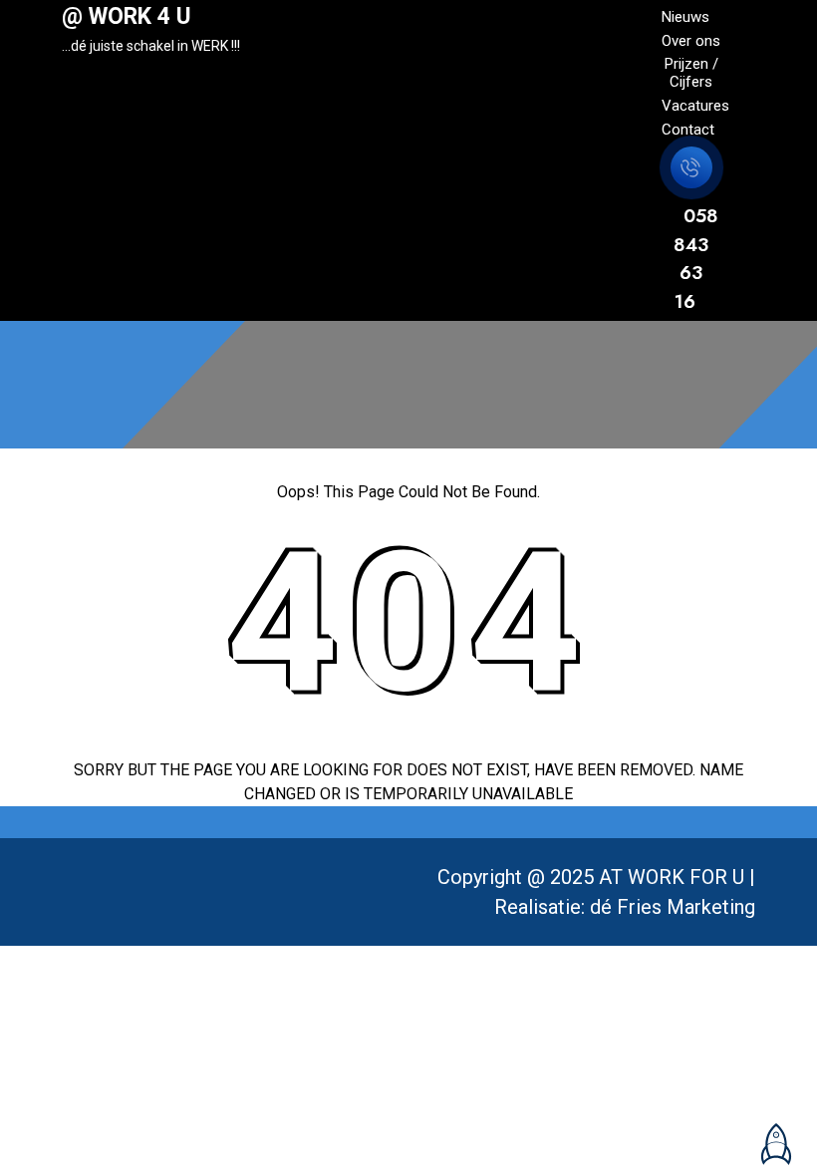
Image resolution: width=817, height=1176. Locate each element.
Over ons (691, 41)
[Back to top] (772, 1136)
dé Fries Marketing (672, 907)
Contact (688, 130)
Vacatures (695, 106)
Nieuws (685, 17)
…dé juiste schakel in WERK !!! (151, 46)
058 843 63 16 (696, 258)
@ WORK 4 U (126, 16)
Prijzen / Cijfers (691, 73)
